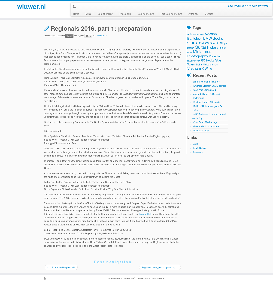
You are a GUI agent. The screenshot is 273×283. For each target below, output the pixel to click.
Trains (199, 64)
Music (88, 13)
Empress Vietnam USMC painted (209, 85)
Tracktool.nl (198, 152)
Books (218, 38)
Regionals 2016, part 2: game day (160, 267)
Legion (189, 52)
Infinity (222, 47)
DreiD (195, 143)
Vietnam (194, 68)
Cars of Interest (105, 13)
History (212, 47)
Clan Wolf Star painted (204, 89)
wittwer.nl (31, 6)
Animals (192, 34)
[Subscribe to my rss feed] (75, 6)
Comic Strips (219, 43)
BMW (207, 38)
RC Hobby (207, 60)
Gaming (69, 36)
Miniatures (202, 51)
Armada (200, 34)
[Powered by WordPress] (134, 278)
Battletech (195, 38)
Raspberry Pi (193, 60)
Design (190, 47)
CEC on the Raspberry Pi (61, 267)
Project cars (125, 13)
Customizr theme (157, 278)
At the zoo (193, 13)
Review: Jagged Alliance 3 (206, 102)
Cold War (204, 43)
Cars (192, 42)
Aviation (211, 33)
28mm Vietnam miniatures (206, 81)
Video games (210, 64)
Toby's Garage (199, 147)
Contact (209, 13)
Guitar (200, 47)
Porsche (214, 56)
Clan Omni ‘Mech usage (205, 122)
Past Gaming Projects (171, 13)
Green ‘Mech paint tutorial (206, 126)
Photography (197, 55)
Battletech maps (201, 130)
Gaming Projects (146, 13)
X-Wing (88, 36)
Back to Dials (145, 213)
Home (76, 13)
